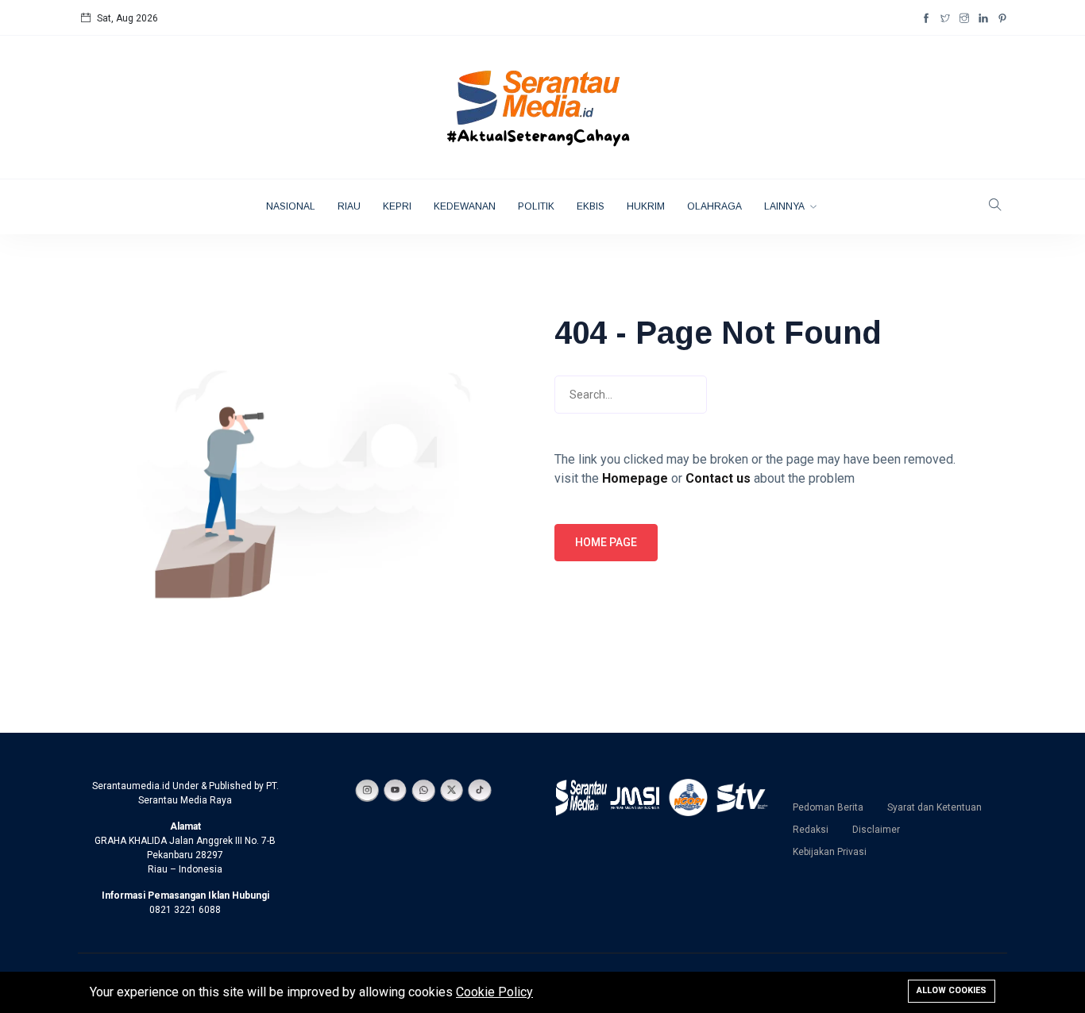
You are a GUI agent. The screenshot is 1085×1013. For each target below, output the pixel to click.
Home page (606, 542)
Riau (349, 206)
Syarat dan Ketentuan (934, 807)
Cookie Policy (494, 992)
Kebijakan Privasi (830, 851)
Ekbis (590, 206)
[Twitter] (945, 18)
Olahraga (714, 206)
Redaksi (810, 829)
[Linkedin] (983, 18)
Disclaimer (876, 829)
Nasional (290, 206)
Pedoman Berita (828, 807)
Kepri (397, 206)
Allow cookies (952, 990)
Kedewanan (465, 206)
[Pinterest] (1002, 18)
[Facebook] (926, 18)
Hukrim (646, 206)
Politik (536, 206)
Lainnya (785, 206)
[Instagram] (964, 18)
